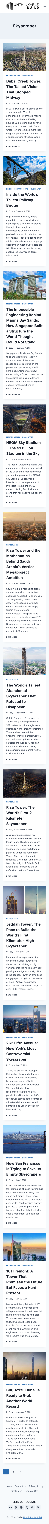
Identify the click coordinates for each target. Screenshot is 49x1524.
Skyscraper (27, 76)
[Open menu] (44, 6)
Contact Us (20, 1486)
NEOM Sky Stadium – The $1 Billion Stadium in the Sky (23, 448)
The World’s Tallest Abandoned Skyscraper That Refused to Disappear (23, 696)
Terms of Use (31, 1491)
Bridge (9, 189)
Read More (13, 146)
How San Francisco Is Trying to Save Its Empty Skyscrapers (23, 1168)
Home (9, 1486)
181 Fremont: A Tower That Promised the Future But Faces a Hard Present (24, 1282)
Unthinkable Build (32, 1517)
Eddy (11, 103)
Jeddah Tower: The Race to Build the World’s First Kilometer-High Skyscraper (23, 935)
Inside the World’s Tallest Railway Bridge (22, 200)
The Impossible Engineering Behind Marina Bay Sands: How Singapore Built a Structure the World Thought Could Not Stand (24, 325)
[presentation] (24, 57)
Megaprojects (13, 76)
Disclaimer (16, 1491)
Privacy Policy (36, 1486)
